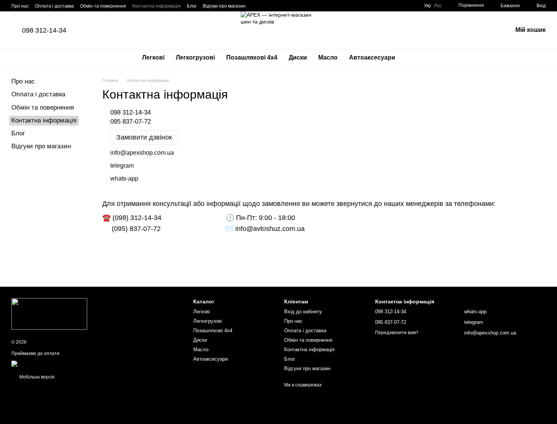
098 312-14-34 (44, 30)
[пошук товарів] (414, 58)
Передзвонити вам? (396, 332)
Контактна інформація (156, 6)
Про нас (20, 6)
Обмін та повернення (103, 6)
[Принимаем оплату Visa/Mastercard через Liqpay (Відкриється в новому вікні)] (66, 363)
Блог (192, 6)
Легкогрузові (195, 57)
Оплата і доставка (54, 6)
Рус (438, 5)
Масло (328, 57)
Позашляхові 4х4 (251, 57)
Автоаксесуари (372, 57)
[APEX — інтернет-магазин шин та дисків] (49, 313)
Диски (298, 57)
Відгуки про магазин (224, 6)
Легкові (153, 57)
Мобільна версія (36, 377)
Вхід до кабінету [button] (303, 311)
